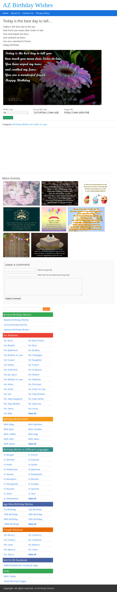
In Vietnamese (11, 498)
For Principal (34, 384)
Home (5, 13)
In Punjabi (33, 483)
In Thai (31, 493)
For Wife (8, 413)
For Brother (34, 350)
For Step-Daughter (13, 398)
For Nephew (34, 379)
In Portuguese (11, 483)
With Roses (9, 443)
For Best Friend (36, 340)
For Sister (8, 389)
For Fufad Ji (9, 539)
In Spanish (33, 488)
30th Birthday (35, 514)
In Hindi (8, 464)
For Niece (8, 384)
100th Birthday (11, 524)
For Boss (32, 345)
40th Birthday (11, 519)
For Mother (34, 374)
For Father (9, 364)
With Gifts (9, 439)
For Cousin (9, 360)
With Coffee (10, 434)
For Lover (8, 544)
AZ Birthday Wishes (28, 5)
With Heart (33, 439)
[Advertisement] (58, 150)
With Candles (35, 429)
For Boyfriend (11, 350)
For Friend (33, 364)
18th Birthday (11, 514)
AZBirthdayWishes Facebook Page (21, 565)
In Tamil (8, 493)
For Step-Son (34, 403)
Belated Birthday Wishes (16, 319)
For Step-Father (36, 398)
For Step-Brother (36, 394)
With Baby (9, 424)
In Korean (9, 474)
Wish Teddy (10, 576)
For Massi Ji (9, 549)
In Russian (9, 488)
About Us (15, 13)
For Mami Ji (34, 544)
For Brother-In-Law (13, 355)
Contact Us (28, 13)
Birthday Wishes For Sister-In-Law (29, 124)
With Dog (33, 434)
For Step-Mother (12, 403)
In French (33, 454)
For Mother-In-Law (13, 379)
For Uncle (33, 408)
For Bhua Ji (9, 535)
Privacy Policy (43, 13)
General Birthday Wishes (16, 329)
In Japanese (34, 469)
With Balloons (35, 424)
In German (9, 459)
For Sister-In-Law (36, 389)
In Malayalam (35, 474)
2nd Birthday (35, 509)
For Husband (34, 369)
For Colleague (35, 355)
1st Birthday (10, 509)
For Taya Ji (9, 554)
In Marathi (33, 479)
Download (8, 117)
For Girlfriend (11, 369)
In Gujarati (33, 459)
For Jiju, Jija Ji (10, 374)
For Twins (9, 408)
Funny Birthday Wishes (15, 324)
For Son (7, 394)
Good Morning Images (15, 581)
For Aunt (8, 340)
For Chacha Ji (35, 535)
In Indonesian (11, 469)
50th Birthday (35, 519)
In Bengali (9, 454)
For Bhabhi (9, 345)
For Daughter (35, 360)
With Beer (9, 429)
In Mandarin (10, 479)
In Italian (32, 464)
